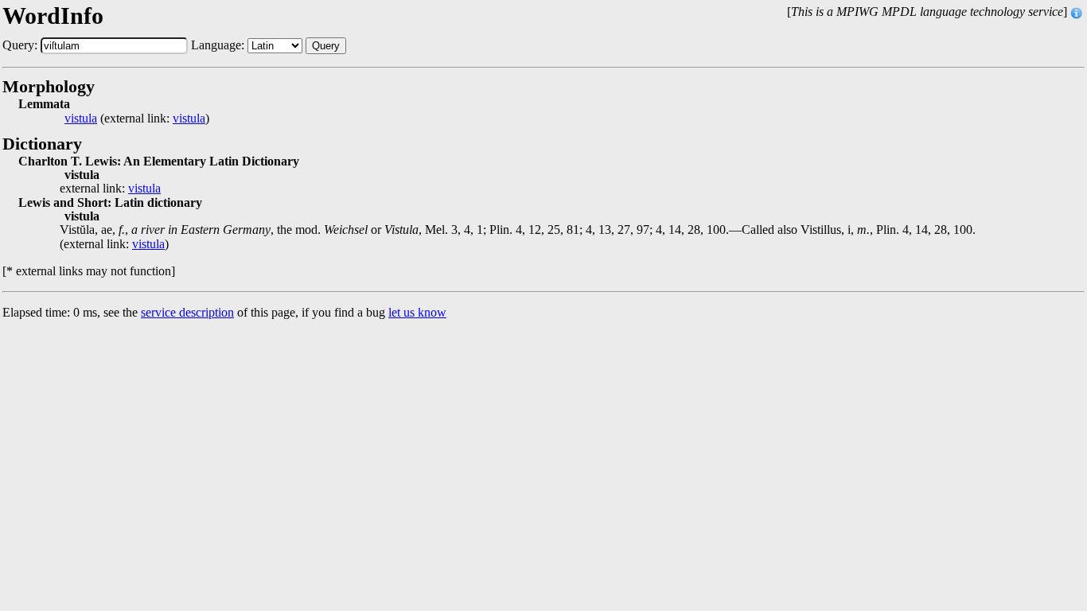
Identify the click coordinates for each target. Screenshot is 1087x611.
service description (187, 312)
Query (326, 46)
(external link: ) (136, 118)
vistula (80, 118)
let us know (417, 312)
